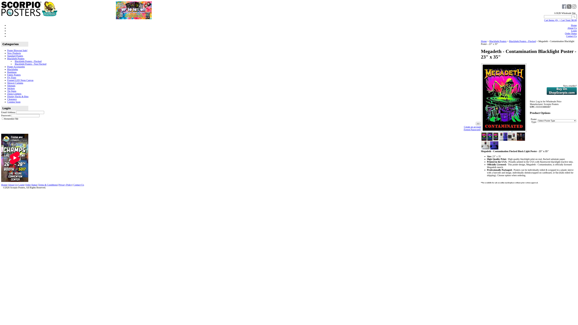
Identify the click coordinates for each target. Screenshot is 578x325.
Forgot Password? (472, 129)
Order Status (571, 33)
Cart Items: (549, 20)
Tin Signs (11, 91)
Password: (6, 115)
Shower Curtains (15, 83)
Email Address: (8, 112)
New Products (14, 53)
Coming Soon (13, 102)
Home (574, 25)
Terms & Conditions (47, 185)
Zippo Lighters (14, 94)
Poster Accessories (16, 66)
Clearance (12, 99)
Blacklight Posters (15, 58)
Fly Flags (11, 77)
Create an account (472, 127)
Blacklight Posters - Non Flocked (30, 64)
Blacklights (12, 69)
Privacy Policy (65, 185)
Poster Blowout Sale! (17, 50)
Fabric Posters (14, 75)
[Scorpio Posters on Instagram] (574, 8)
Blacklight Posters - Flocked (28, 61)
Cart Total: (566, 20)
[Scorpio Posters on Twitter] (569, 8)
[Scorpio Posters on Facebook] (564, 8)
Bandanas (12, 72)
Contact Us (571, 36)
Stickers (11, 88)
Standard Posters (15, 56)
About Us (572, 28)
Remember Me (11, 119)
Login (574, 30)
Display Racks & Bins (17, 96)
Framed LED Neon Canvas (20, 80)
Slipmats (11, 85)
